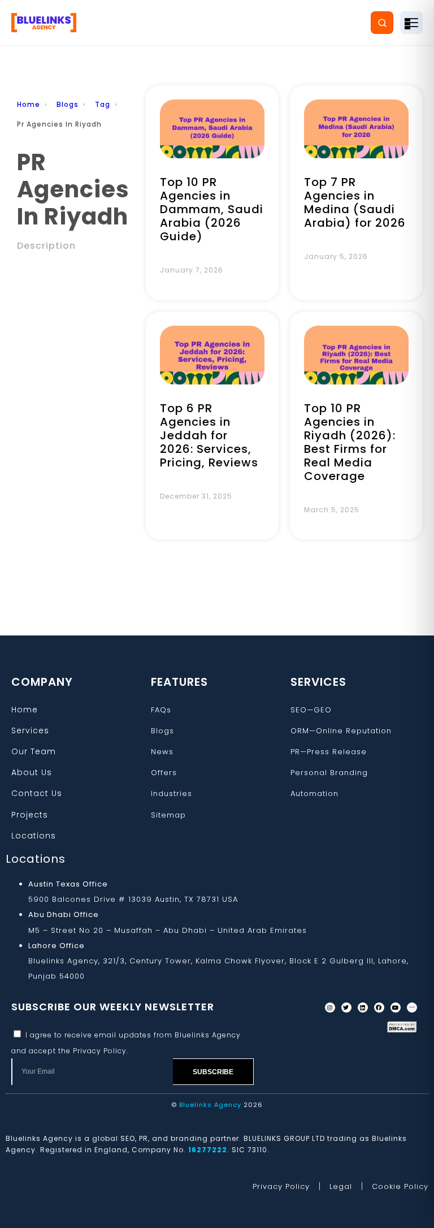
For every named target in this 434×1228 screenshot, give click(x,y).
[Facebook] (379, 1007)
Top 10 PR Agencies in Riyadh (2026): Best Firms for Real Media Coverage (350, 442)
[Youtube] (395, 1007)
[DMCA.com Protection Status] (402, 1026)
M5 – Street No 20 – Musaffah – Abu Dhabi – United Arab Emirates (167, 930)
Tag (102, 104)
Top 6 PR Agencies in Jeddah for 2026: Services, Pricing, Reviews (209, 435)
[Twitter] (346, 1007)
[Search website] (382, 22)
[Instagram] (330, 1007)
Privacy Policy (100, 1051)
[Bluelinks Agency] (43, 22)
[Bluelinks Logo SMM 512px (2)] (412, 1007)
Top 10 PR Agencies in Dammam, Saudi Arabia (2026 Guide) (211, 209)
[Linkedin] (363, 1007)
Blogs (68, 104)
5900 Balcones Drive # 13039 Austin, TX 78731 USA (133, 899)
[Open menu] (411, 22)
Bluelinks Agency (210, 1104)
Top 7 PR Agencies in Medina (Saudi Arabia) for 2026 (355, 202)
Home (28, 104)
